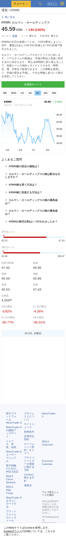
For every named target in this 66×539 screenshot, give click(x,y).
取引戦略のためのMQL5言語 (12, 468)
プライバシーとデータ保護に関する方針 (29, 463)
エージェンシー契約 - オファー (29, 448)
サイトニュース (29, 426)
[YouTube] (44, 487)
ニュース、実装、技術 (11, 444)
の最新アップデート (14, 432)
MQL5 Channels (47, 443)
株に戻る (10, 17)
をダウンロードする (14, 502)
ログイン (52, 3)
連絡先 (28, 485)
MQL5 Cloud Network (11, 479)
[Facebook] (44, 481)
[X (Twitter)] (56, 481)
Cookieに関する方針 (29, 477)
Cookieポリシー (13, 531)
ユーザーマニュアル (14, 456)
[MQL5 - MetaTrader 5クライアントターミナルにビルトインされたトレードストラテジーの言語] (5, 3)
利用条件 (29, 431)
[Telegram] (50, 481)
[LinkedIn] (50, 487)
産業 (14, 35)
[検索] (40, 3)
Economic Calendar (47, 462)
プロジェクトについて (29, 416)
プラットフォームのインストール (11, 516)
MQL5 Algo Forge (9, 489)
